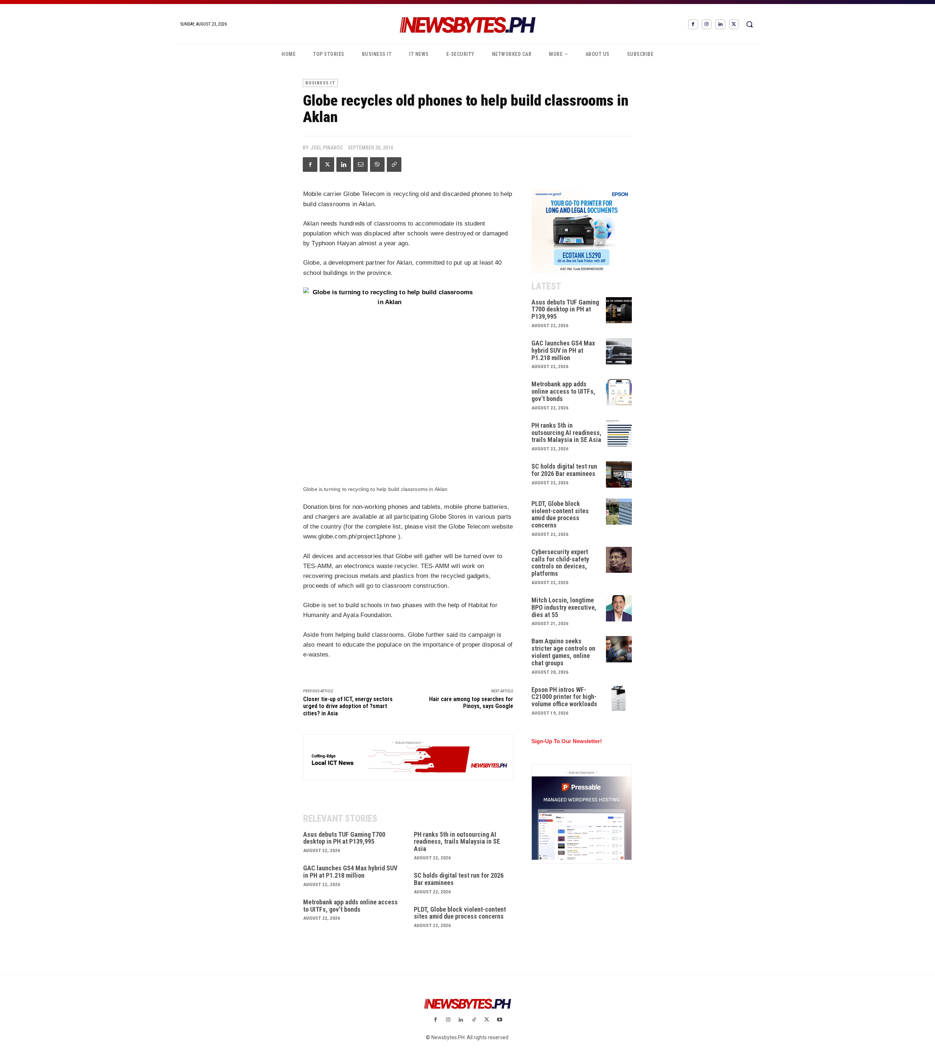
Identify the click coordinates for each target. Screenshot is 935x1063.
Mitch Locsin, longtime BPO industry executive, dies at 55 (563, 607)
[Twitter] (734, 24)
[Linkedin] (720, 24)
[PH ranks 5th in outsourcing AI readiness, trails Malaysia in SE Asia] (619, 433)
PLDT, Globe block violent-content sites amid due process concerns (460, 912)
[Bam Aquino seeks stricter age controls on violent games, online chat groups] (619, 649)
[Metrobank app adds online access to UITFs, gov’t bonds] (619, 392)
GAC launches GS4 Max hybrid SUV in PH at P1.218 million (350, 871)
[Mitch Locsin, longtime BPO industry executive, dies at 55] (619, 608)
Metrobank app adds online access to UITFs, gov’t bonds (350, 905)
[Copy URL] (394, 164)
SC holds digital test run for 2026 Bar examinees (459, 878)
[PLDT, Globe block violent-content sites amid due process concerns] (619, 512)
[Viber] (377, 164)
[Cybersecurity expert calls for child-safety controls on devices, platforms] (619, 560)
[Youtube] (499, 1020)
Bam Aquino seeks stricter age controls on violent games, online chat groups (563, 651)
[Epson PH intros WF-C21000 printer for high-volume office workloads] (619, 698)
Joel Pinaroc (326, 148)
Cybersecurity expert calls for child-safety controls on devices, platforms (560, 562)
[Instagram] (706, 24)
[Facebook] (693, 24)
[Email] (360, 164)
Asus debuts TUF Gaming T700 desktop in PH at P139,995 (344, 838)
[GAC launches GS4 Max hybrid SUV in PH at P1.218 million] (619, 351)
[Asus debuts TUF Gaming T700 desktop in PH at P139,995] (619, 310)
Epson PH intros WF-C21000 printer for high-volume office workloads (564, 697)
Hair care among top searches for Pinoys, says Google (471, 703)
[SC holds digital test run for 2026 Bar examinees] (619, 474)
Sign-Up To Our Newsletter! (566, 741)
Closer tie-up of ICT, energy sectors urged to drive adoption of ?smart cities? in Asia (348, 706)
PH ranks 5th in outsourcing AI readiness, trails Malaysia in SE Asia (457, 842)
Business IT (320, 83)
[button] (749, 24)
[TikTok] (473, 1020)
